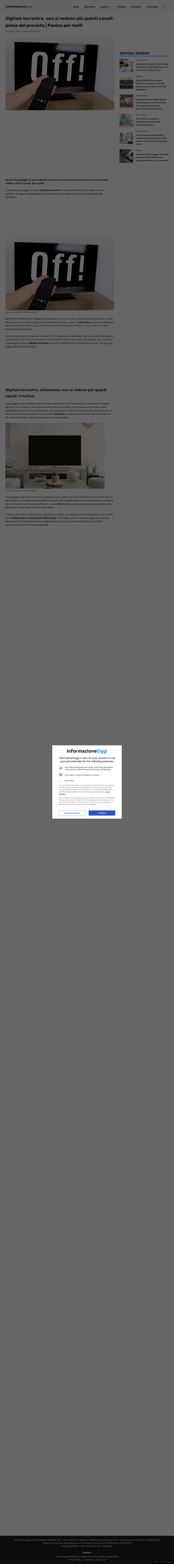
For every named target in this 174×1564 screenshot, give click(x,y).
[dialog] (87, 782)
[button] (87, 781)
